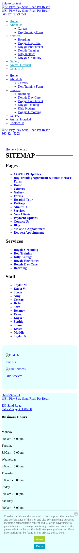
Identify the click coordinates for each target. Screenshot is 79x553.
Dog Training (23, 253)
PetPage (19, 203)
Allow (39, 539)
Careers (19, 188)
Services (19, 210)
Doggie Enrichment (27, 260)
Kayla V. (20, 288)
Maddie (19, 332)
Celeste (18, 299)
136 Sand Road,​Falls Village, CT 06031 (17, 407)
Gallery (19, 192)
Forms (18, 196)
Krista (18, 329)
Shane (18, 325)
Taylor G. (20, 336)
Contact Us (21, 221)
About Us (20, 207)
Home (10, 149)
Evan (17, 314)
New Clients (22, 214)
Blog (17, 225)
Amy (17, 296)
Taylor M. (21, 285)
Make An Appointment (29, 229)
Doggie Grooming (26, 249)
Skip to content (11, 3)
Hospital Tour (23, 199)
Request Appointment (29, 232)
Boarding (20, 268)
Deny (39, 546)
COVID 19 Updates (27, 174)
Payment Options (25, 218)
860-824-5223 (11, 395)
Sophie (18, 321)
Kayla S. (19, 318)
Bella (17, 303)
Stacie (18, 292)
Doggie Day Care (25, 264)
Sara (17, 307)
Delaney (19, 310)
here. (62, 532)
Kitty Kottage (23, 257)
